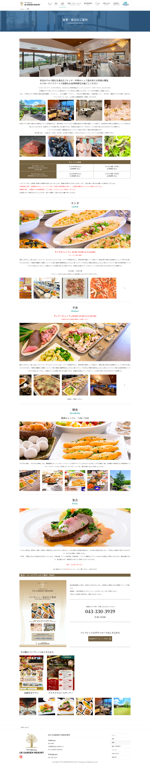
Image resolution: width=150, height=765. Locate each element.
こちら (68, 569)
